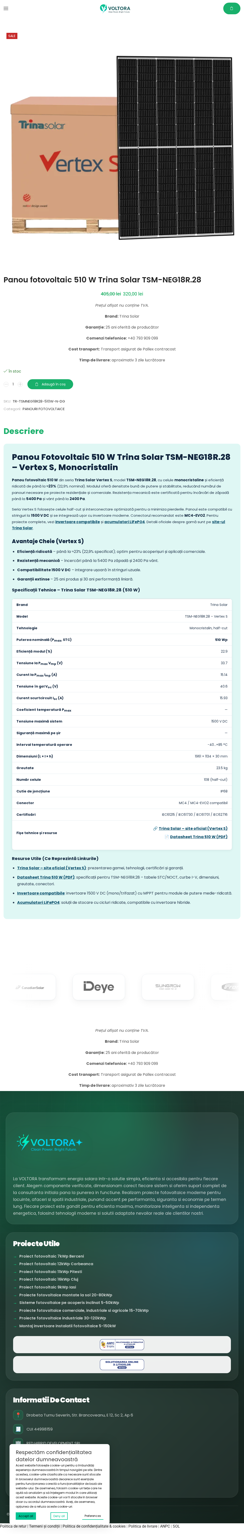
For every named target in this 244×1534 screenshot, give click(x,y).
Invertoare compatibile (41, 893)
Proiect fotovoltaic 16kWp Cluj (48, 1279)
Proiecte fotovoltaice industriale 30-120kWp (62, 1318)
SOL (176, 1526)
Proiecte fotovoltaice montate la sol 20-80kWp (65, 1295)
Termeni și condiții (44, 1526)
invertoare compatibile (77, 521)
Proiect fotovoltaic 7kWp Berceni (51, 1256)
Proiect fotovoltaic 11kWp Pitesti (50, 1271)
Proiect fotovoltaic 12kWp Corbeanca (56, 1264)
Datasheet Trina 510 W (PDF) (199, 837)
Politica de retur (13, 1526)
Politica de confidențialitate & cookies (94, 1526)
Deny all (59, 1516)
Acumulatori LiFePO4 (38, 902)
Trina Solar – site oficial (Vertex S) (193, 828)
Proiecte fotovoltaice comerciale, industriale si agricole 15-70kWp (84, 1310)
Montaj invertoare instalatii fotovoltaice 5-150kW (67, 1326)
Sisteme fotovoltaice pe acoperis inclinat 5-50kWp (69, 1302)
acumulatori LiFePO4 (124, 521)
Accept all (26, 1516)
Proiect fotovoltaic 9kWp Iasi (47, 1287)
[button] (6, 8)
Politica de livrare (142, 1526)
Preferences (93, 1516)
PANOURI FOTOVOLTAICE (44, 408)
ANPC (165, 1526)
